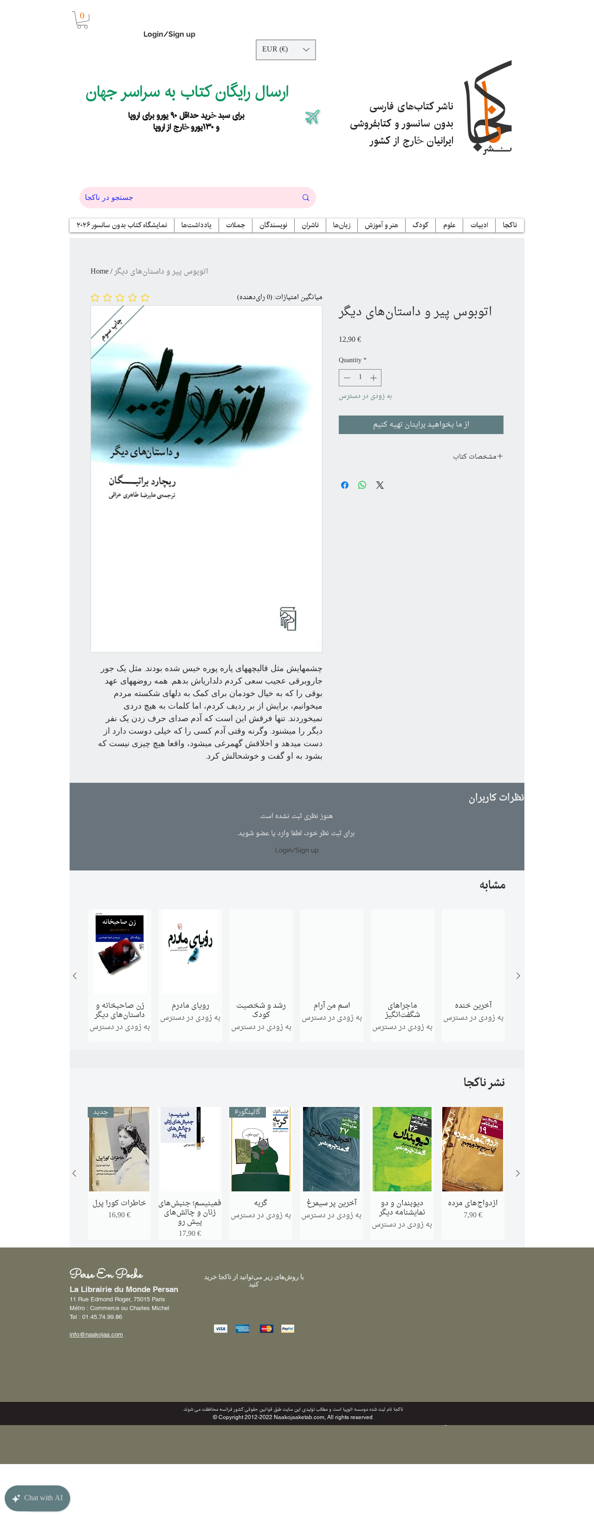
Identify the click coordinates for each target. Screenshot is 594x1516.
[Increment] (374, 378)
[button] (82, 20)
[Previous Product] (74, 975)
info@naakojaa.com (96, 1334)
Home (99, 272)
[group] (296, 976)
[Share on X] (380, 485)
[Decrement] (346, 378)
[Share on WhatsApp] (362, 485)
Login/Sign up (169, 34)
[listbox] (286, 49)
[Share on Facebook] (344, 485)
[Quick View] (119, 951)
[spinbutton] (360, 378)
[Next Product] (518, 975)
